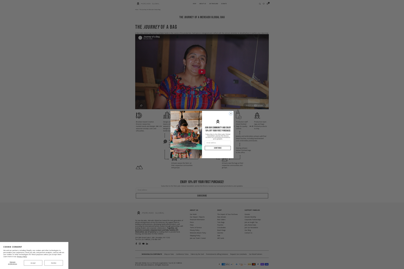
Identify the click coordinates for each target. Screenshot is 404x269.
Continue (218, 148)
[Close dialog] (231, 113)
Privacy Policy (22, 256)
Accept (33, 263)
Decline (53, 263)
